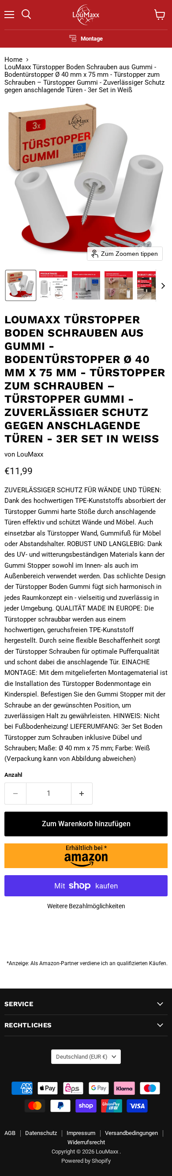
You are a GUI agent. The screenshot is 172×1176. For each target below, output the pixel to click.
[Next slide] (163, 285)
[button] (21, 285)
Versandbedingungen (131, 1133)
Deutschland (82, 1056)
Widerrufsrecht (86, 1142)
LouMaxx (30, 454)
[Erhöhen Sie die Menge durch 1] (82, 794)
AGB (9, 1133)
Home (13, 60)
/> (86, 847)
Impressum (81, 1133)
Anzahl (13, 775)
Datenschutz (41, 1133)
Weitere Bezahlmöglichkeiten (86, 906)
